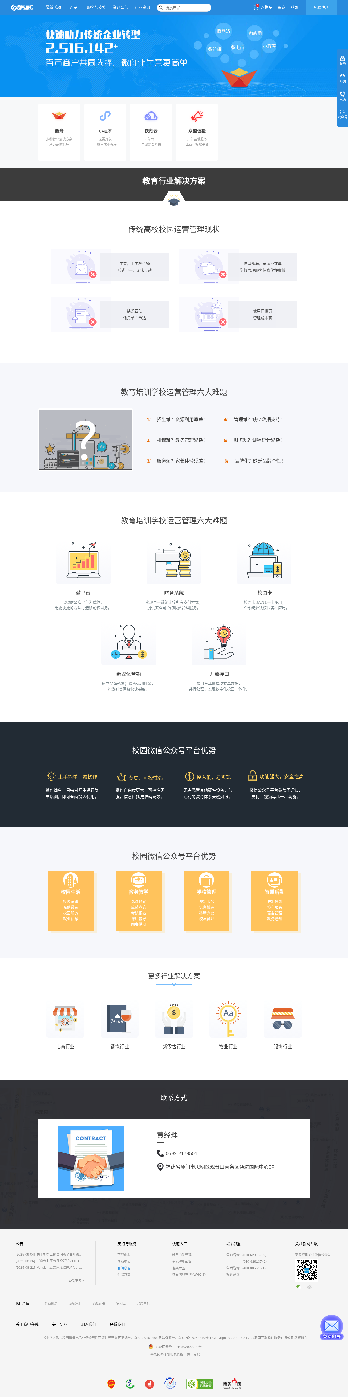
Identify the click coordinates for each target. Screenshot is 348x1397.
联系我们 (117, 1324)
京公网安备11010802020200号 (179, 1347)
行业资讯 (142, 7)
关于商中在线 (27, 1324)
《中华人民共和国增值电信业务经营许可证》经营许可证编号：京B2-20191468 (100, 1338)
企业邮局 (51, 1303)
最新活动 (53, 7)
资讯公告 (120, 7)
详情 (70, 153)
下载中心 (123, 1255)
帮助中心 (123, 1262)
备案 (281, 7)
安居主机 (143, 1303)
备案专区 (178, 1268)
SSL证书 (98, 1303)
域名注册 (75, 1303)
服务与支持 (96, 7)
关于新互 (59, 1324)
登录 (294, 7)
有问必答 (123, 1268)
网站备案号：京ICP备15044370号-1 (185, 1338)
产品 (74, 7)
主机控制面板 (182, 1262)
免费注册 (321, 7)
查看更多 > (76, 1281)
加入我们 (88, 1324)
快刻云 (121, 1303)
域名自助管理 (182, 1255)
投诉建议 (233, 1275)
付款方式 (123, 1275)
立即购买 (50, 153)
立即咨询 (188, 153)
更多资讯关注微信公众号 (313, 1255)
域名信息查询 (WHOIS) (189, 1275)
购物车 (266, 7)
